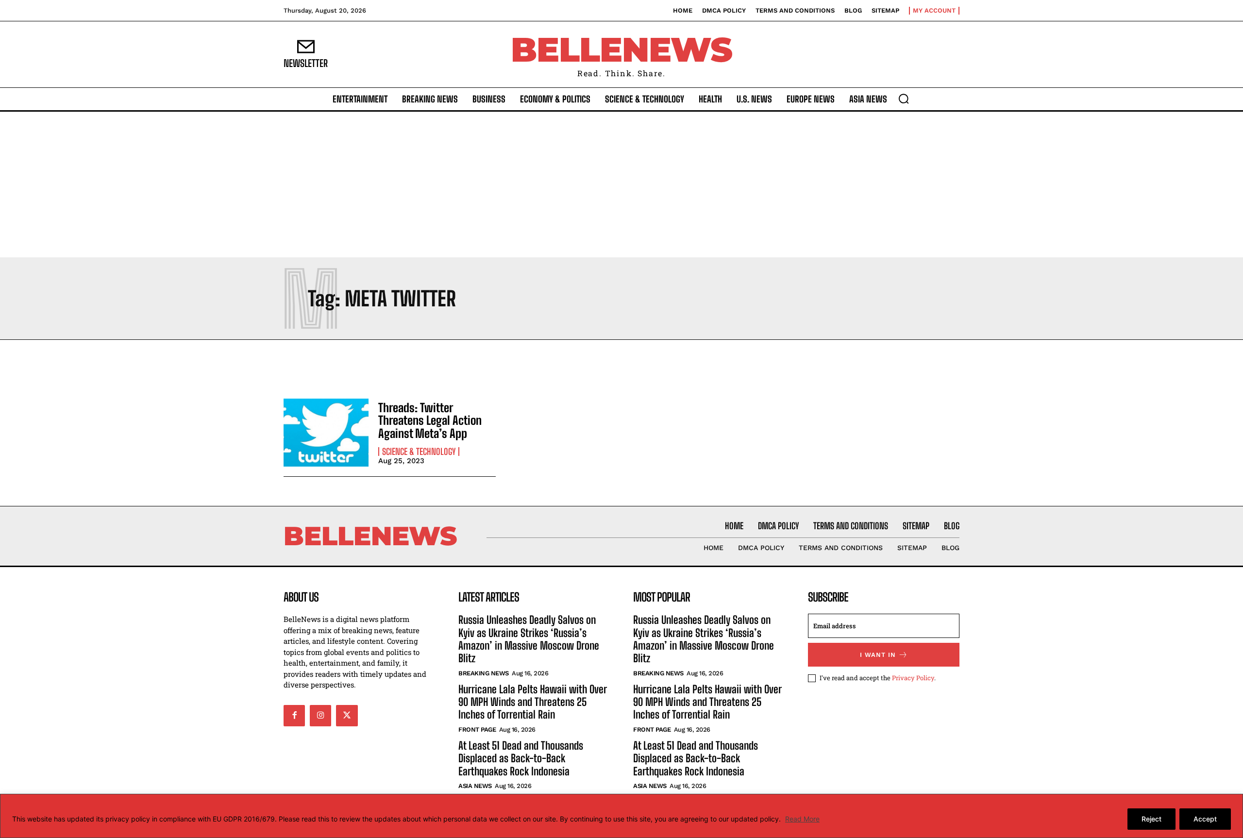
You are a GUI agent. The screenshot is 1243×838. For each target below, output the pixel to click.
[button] (903, 98)
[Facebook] (294, 715)
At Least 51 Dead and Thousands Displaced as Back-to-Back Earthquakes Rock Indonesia (520, 758)
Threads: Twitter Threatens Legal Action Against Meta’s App (430, 420)
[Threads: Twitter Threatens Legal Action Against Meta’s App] (326, 433)
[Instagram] (320, 715)
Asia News (475, 785)
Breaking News (483, 673)
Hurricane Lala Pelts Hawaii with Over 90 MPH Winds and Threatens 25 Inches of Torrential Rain (532, 702)
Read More (802, 819)
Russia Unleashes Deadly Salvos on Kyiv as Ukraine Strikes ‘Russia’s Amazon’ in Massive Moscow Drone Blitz (528, 639)
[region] (621, 816)
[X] (346, 715)
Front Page (477, 729)
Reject (1151, 819)
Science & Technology (418, 451)
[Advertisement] (621, 184)
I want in (878, 654)
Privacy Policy (913, 677)
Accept (1205, 819)
